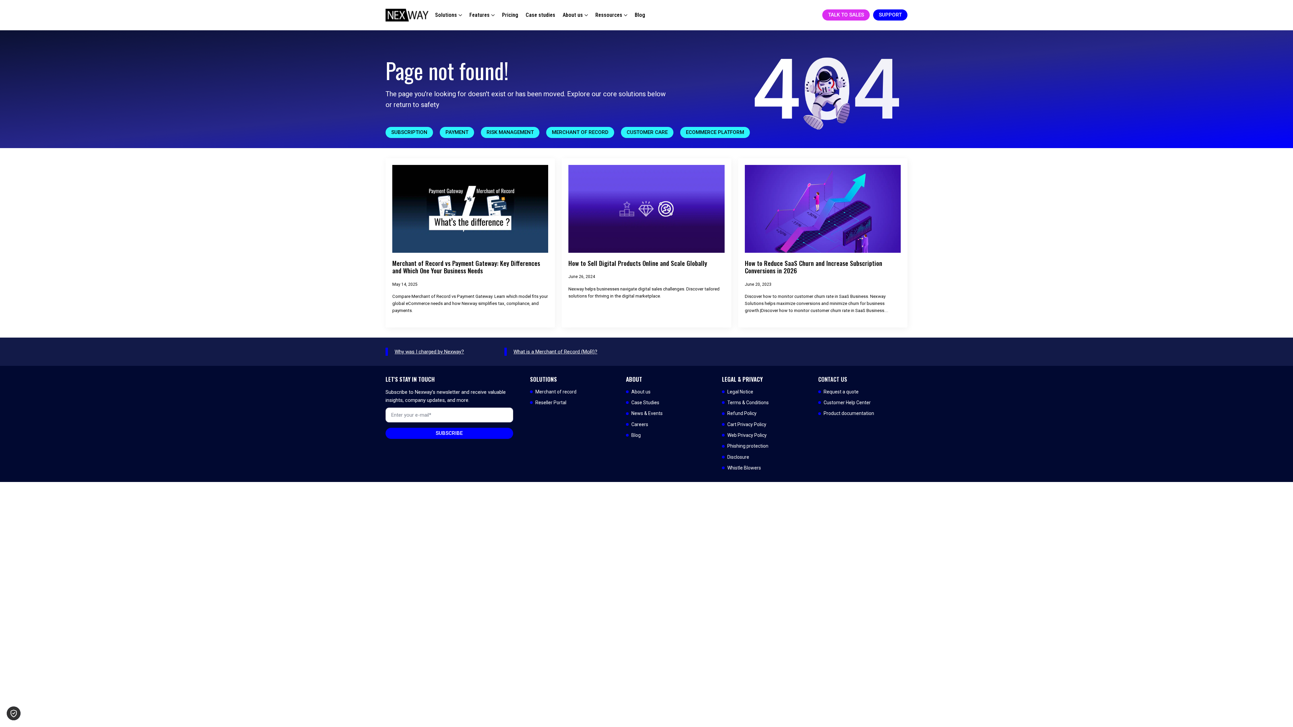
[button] (14, 713)
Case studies (540, 15)
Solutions (446, 15)
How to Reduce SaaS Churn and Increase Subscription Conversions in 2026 (813, 267)
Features (479, 15)
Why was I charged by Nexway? (429, 352)
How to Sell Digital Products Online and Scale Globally (637, 263)
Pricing (510, 15)
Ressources (608, 15)
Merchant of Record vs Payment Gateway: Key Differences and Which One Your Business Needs (466, 267)
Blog (640, 15)
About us (573, 15)
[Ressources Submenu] (624, 15)
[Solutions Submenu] (459, 15)
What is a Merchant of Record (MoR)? (555, 352)
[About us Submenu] (585, 15)
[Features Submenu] (492, 15)
